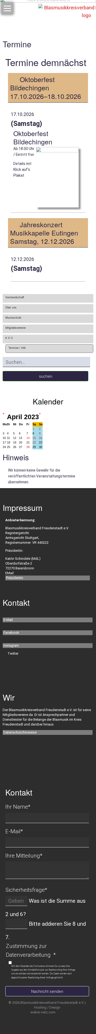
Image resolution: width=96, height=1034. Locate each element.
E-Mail (8, 620)
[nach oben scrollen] (82, 1013)
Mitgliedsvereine (15, 328)
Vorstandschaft (14, 297)
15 (34, 437)
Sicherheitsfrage (26, 890)
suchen (45, 376)
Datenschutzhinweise (20, 732)
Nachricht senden (47, 991)
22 (34, 442)
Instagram (11, 645)
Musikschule (13, 317)
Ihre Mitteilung (23, 855)
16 (40, 437)
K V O (9, 338)
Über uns (11, 307)
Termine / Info (17, 348)
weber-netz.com (42, 1012)
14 (28, 437)
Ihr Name (17, 807)
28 (28, 447)
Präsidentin (14, 578)
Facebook (11, 633)
